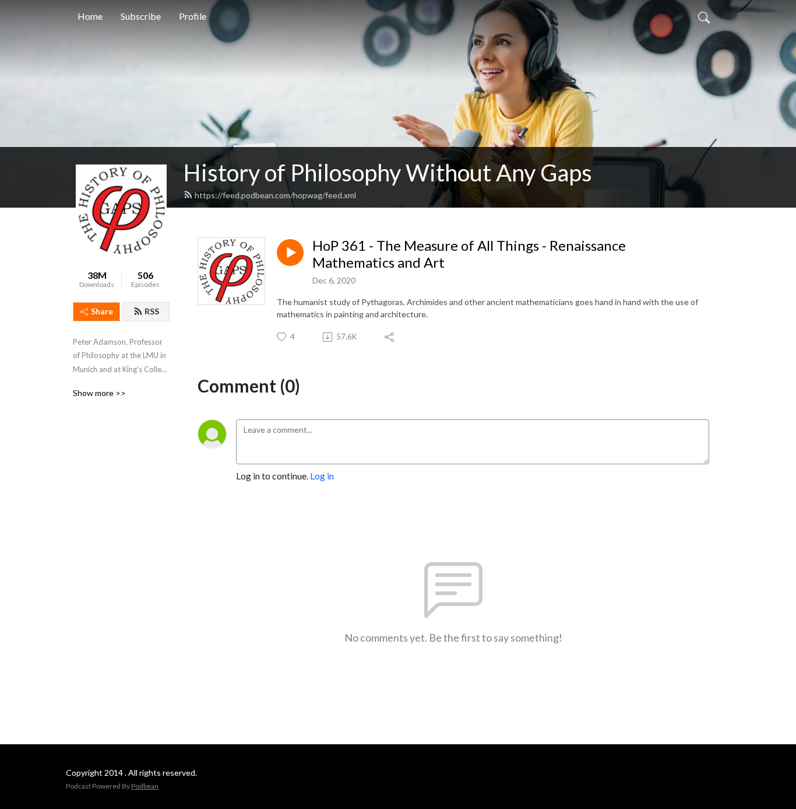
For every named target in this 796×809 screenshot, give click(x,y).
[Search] (703, 16)
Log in (322, 475)
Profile (192, 16)
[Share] (390, 337)
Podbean (145, 786)
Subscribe (141, 16)
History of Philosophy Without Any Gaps (388, 173)
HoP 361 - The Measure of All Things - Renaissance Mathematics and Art (469, 254)
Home (90, 16)
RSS (152, 311)
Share (102, 311)
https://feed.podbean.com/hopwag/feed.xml (275, 195)
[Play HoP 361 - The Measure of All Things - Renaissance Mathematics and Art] (290, 252)
